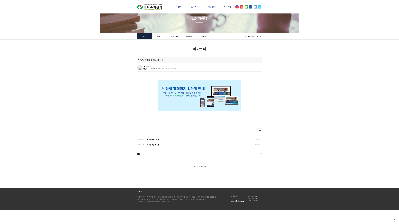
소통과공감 (195, 6)
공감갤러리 (189, 36)
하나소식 (145, 36)
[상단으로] (394, 219)
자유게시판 (174, 36)
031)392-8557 (237, 200)
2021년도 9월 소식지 (152, 139)
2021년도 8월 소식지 (152, 145)
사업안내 (227, 6)
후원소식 (160, 36)
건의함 (204, 36)
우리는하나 (179, 6)
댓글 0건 (146, 69)
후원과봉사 (212, 6)
